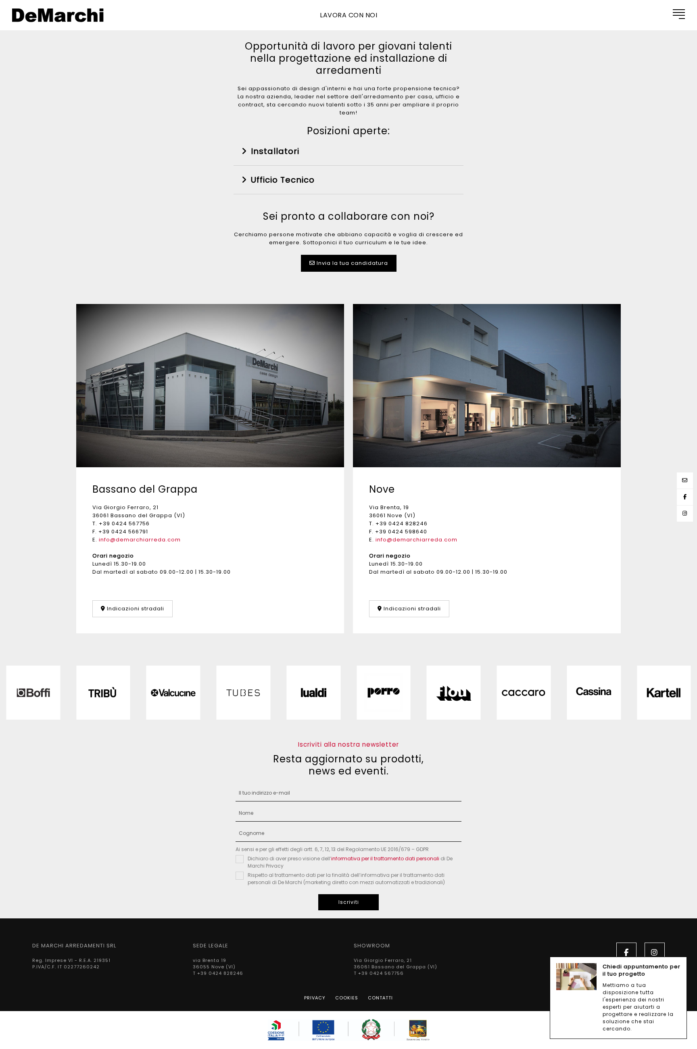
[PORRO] (384, 693)
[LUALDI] (313, 693)
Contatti (380, 998)
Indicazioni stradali (134, 608)
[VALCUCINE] (173, 693)
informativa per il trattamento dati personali (385, 858)
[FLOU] (454, 693)
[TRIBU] (103, 693)
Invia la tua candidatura (351, 263)
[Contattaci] (685, 480)
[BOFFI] (33, 693)
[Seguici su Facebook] (685, 497)
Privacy (315, 998)
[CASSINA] (594, 693)
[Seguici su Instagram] (684, 513)
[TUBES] (244, 693)
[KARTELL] (664, 693)
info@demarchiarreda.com (140, 539)
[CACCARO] (524, 693)
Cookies (346, 998)
